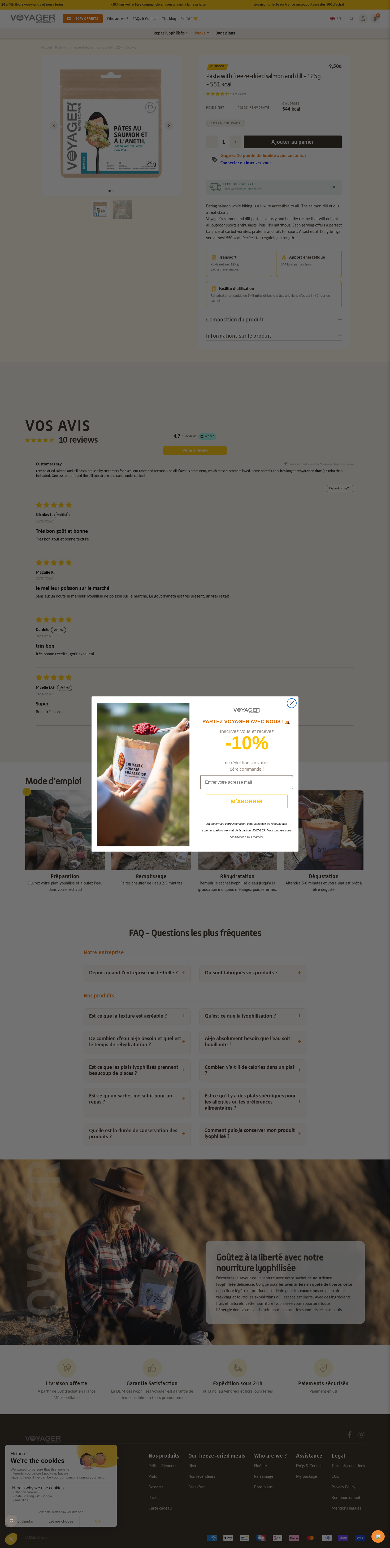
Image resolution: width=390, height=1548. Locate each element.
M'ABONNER (247, 801)
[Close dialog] (291, 703)
